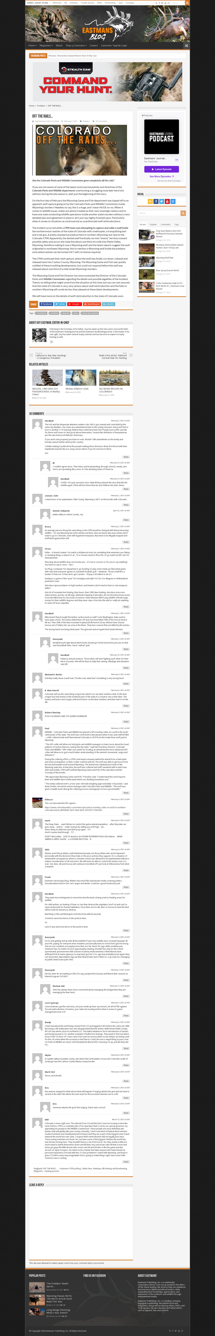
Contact (94, 45)
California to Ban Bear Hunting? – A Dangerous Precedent (50, 355)
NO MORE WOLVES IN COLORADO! (111, 390)
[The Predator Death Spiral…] (37, 1287)
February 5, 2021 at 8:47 (120, 639)
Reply (126, 457)
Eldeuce (49, 799)
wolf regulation (90, 313)
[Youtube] (165, 3)
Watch (59, 45)
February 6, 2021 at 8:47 (120, 1022)
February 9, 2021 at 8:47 (120, 1088)
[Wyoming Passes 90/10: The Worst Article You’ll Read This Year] (37, 1300)
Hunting (54, 313)
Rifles (99, 3)
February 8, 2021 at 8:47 (120, 1055)
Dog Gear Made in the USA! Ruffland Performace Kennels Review (169, 234)
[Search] (187, 2)
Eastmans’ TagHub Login (114, 45)
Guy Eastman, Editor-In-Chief (47, 121)
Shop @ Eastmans (75, 45)
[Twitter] (162, 3)
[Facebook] (159, 3)
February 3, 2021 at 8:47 (120, 549)
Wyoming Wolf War (56, 55)
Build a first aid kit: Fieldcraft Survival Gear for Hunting (113, 355)
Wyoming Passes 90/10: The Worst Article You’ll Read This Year (59, 1299)
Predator (41, 106)
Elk (66, 3)
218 (63, 1305)
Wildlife (65, 313)
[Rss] (156, 3)
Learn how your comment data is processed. (84, 1263)
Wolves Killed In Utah (77, 388)
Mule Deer (57, 3)
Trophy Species (87, 3)
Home (31, 45)
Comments (165, 224)
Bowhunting (110, 3)
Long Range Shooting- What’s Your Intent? (58, 1311)
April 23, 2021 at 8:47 (121, 511)
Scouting (130, 3)
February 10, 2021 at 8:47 (120, 463)
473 (67, 1290)
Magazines (45, 45)
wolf (76, 313)
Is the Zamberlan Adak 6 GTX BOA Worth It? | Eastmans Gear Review (170, 286)
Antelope (74, 3)
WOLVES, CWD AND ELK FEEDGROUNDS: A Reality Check (46, 391)
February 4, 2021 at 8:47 (120, 674)
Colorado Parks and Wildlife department (53, 190)
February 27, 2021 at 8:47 (120, 986)
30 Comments (101, 121)
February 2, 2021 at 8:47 (120, 421)
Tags (176, 224)
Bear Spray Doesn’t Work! (167, 270)
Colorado (41, 313)
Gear (121, 3)
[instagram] (168, 3)
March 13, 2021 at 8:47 (121, 1120)
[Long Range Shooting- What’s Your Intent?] (37, 1312)
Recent (143, 224)
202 (65, 1316)
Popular (153, 224)
